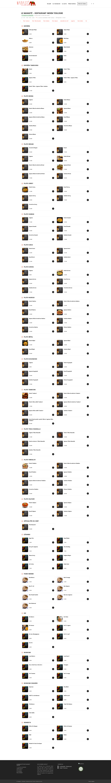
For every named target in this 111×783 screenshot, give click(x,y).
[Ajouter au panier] (53, 34)
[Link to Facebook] (91, 4)
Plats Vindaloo (46, 21)
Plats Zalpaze (55, 21)
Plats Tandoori (26, 21)
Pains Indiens (80, 21)
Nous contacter (20, 772)
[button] (38, 32)
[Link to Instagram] (93, 4)
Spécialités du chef (64, 21)
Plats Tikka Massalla (36, 21)
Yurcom (40, 781)
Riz (86, 21)
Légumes (73, 21)
